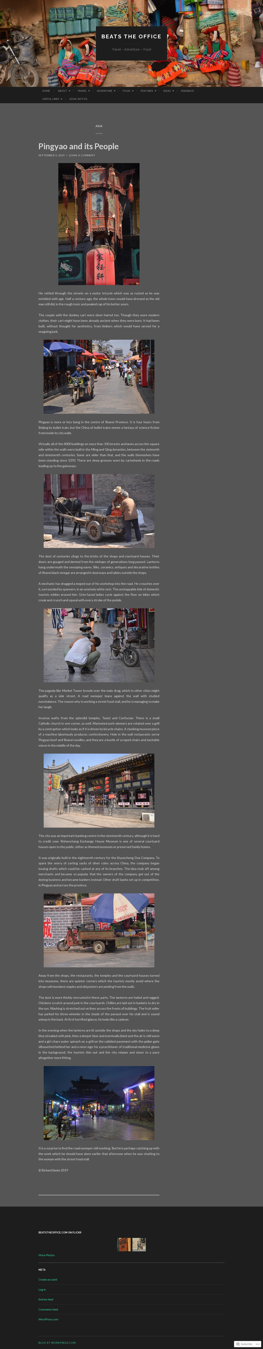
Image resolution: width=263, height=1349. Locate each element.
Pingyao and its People (78, 146)
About (62, 90)
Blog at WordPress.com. (57, 1342)
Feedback (187, 90)
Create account (47, 1279)
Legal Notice (78, 98)
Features (147, 90)
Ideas (167, 90)
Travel (82, 90)
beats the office (131, 36)
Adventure (104, 90)
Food (126, 90)
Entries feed (45, 1299)
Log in (42, 1289)
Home (46, 90)
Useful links (50, 98)
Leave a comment (82, 155)
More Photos (46, 1255)
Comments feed (48, 1309)
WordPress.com (48, 1319)
